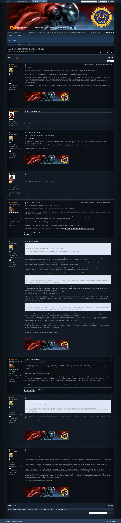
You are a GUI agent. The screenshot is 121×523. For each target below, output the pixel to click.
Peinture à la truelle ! (39, 233)
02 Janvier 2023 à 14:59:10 (33, 111)
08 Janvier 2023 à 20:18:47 (33, 203)
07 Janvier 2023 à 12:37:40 (33, 132)
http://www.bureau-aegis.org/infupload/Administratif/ (79, 228)
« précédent (102, 53)
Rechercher (23, 36)
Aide (108, 521)
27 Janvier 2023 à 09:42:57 (33, 450)
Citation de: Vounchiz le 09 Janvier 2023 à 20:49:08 (39, 401)
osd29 (12, 174)
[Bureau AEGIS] (10, 83)
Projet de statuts (29, 138)
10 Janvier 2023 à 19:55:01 (33, 398)
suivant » (110, 53)
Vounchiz (13, 203)
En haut (10, 505)
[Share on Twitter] (29, 106)
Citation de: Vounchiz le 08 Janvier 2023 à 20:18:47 (39, 244)
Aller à (86, 513)
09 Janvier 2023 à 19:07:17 (33, 241)
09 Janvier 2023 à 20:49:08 (33, 359)
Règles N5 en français (29, 234)
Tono (12, 65)
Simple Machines (18, 521)
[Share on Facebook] (26, 106)
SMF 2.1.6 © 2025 (10, 521)
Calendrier (13, 40)
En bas (9, 58)
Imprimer (110, 58)
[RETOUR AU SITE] (109, 32)
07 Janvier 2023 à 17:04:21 (33, 174)
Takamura (14, 111)
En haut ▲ (112, 521)
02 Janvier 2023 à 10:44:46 (33, 65)
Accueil (13, 36)
